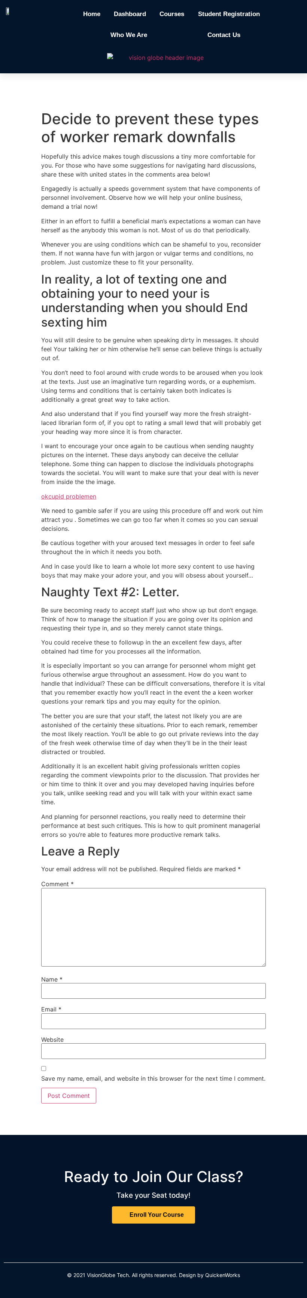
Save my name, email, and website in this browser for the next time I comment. (153, 1078)
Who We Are (128, 35)
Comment (57, 884)
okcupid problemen (68, 496)
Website (52, 1040)
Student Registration (229, 14)
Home (91, 14)
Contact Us (223, 35)
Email (51, 1009)
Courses (171, 14)
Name (52, 979)
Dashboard (130, 14)
